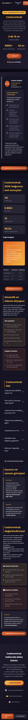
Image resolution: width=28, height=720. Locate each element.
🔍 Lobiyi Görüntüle (14, 683)
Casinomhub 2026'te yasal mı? (14, 391)
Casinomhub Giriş (18, 3)
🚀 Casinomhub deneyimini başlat (14, 633)
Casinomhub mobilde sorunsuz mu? (14, 411)
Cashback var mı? (14, 430)
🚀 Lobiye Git (14, 56)
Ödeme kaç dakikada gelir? (14, 421)
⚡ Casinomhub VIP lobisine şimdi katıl (14, 168)
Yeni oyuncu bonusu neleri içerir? (14, 401)
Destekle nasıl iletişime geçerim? (14, 439)
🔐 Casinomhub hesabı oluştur (14, 461)
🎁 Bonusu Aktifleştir (14, 62)
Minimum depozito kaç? (14, 449)
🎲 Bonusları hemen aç (14, 289)
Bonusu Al (20, 716)
